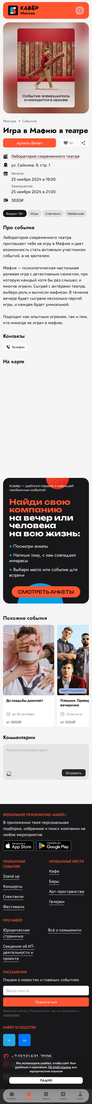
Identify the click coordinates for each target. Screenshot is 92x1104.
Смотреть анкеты (46, 592)
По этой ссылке (59, 1067)
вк (24, 1040)
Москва (27, 13)
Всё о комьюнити (64, 929)
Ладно (46, 1080)
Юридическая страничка (16, 932)
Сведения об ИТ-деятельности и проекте (19, 952)
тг (9, 1040)
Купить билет (29, 142)
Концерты (12, 886)
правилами (11, 1014)
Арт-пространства (66, 891)
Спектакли (13, 896)
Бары (54, 881)
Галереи (56, 901)
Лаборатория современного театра (45, 156)
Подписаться (46, 1002)
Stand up (11, 876)
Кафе (54, 870)
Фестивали (13, 906)
